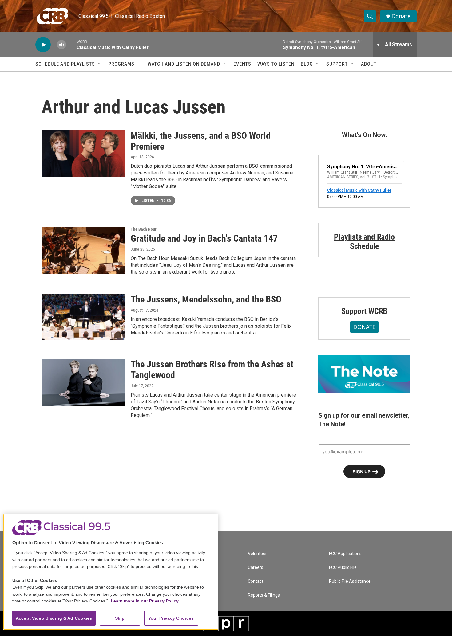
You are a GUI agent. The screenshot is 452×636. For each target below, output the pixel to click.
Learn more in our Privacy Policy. (145, 600)
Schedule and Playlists (65, 64)
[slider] (71, 44)
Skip (120, 618)
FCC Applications (345, 553)
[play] (43, 44)
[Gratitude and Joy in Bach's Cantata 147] (83, 250)
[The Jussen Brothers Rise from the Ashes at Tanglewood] (83, 382)
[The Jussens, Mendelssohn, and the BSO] (83, 317)
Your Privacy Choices (171, 618)
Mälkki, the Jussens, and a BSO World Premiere (201, 141)
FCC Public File (343, 567)
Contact (255, 581)
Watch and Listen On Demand (184, 64)
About (368, 64)
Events (242, 64)
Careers (255, 567)
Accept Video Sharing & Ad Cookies (54, 618)
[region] (110, 572)
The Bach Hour (144, 229)
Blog (307, 64)
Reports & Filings (264, 595)
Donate (400, 16)
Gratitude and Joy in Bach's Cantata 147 (204, 238)
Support (337, 64)
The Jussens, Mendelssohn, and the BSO (206, 299)
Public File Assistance (350, 581)
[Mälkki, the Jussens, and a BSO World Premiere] (83, 153)
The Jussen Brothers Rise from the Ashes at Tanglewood (212, 369)
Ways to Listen (276, 64)
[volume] (61, 45)
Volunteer (257, 553)
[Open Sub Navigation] (99, 64)
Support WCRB (364, 311)
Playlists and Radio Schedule (364, 241)
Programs (121, 64)
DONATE (364, 326)
